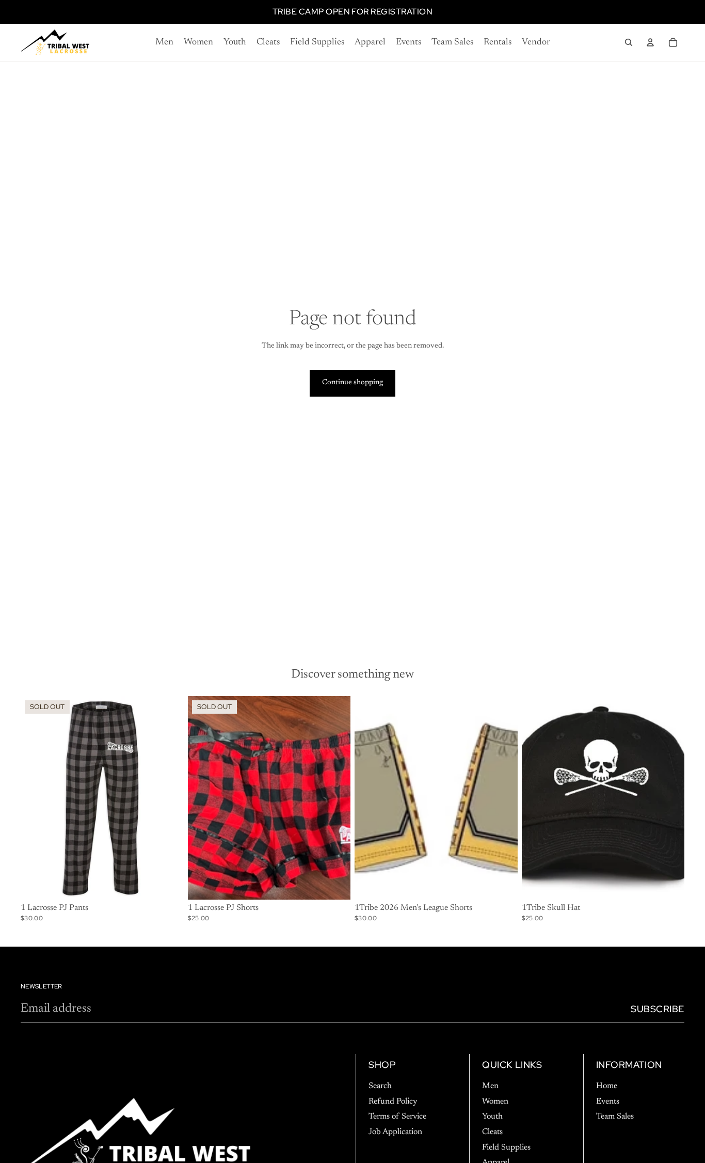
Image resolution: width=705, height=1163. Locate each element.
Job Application (395, 1132)
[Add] (668, 883)
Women (495, 1101)
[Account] (650, 42)
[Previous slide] (36, 798)
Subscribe (657, 1009)
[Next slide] (168, 798)
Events (607, 1101)
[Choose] (501, 883)
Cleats (492, 1132)
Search (380, 1086)
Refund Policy (392, 1101)
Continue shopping (352, 382)
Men (490, 1086)
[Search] (628, 42)
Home (606, 1086)
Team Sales (615, 1116)
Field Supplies (506, 1147)
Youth (492, 1116)
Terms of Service (397, 1116)
